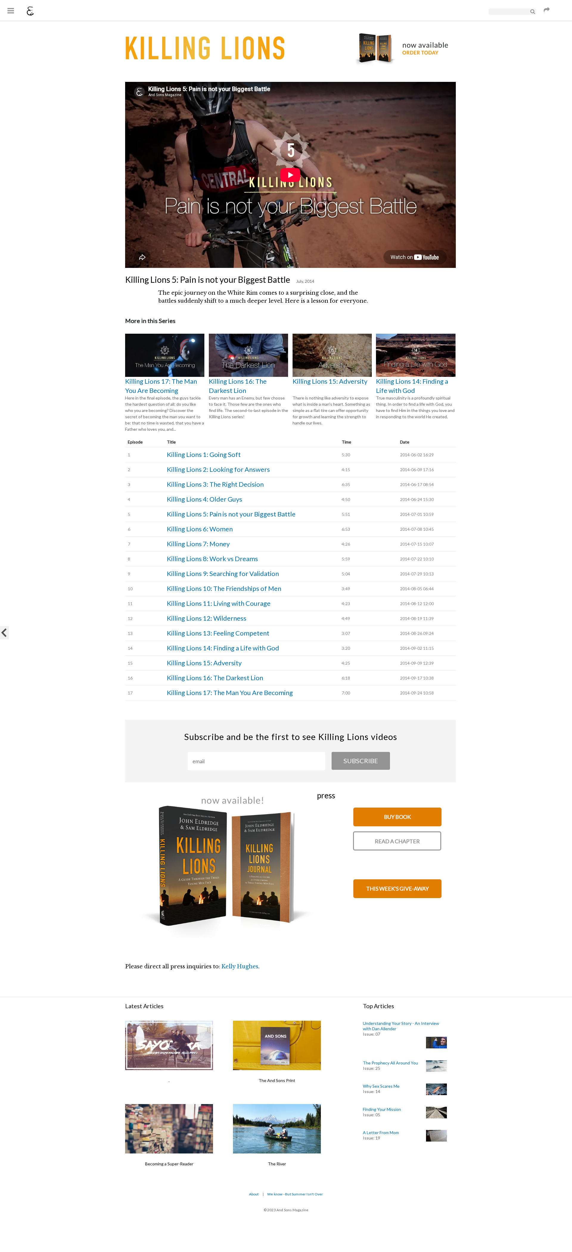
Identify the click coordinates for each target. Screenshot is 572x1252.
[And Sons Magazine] (30, 12)
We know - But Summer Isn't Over (295, 1194)
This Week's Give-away (397, 888)
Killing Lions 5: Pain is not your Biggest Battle (231, 514)
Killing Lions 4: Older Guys (204, 499)
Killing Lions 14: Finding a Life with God (412, 385)
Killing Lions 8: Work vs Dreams (212, 559)
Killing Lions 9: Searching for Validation (223, 573)
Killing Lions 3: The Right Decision (215, 484)
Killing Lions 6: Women (200, 529)
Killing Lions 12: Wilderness (206, 618)
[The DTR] (4, 632)
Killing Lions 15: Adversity (330, 381)
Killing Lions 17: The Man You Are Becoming (161, 385)
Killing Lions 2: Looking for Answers (218, 469)
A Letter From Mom (381, 1132)
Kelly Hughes (239, 966)
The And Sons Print (277, 1080)
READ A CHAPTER (397, 841)
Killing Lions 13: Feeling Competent (218, 633)
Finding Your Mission (382, 1109)
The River (277, 1163)
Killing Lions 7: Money (198, 544)
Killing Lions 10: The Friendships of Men (224, 588)
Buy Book (397, 817)
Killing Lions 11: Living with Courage (219, 603)
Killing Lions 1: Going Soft (204, 454)
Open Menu (10, 10)
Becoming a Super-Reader (169, 1163)
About (254, 1194)
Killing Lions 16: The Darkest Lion (238, 385)
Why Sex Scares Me (381, 1086)
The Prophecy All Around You (390, 1062)
